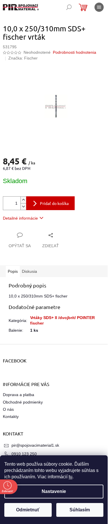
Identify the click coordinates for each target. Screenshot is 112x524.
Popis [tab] (13, 271)
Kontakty (11, 416)
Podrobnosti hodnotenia (74, 52)
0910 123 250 (24, 454)
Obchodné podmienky (23, 402)
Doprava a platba (18, 394)
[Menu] (99, 7)
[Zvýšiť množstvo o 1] (23, 200)
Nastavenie (54, 491)
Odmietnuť (28, 509)
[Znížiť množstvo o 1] (23, 206)
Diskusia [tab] (29, 271)
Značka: (23, 58)
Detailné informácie (20, 218)
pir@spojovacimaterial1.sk (35, 445)
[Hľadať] (69, 7)
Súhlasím (79, 509)
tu (70, 476)
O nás (8, 409)
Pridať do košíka (54, 203)
